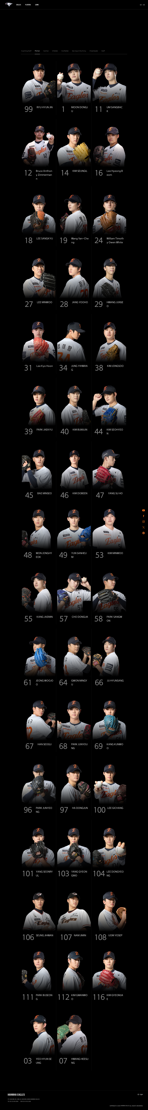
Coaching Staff (26, 51)
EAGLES (18, 5)
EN (144, 5)
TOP (141, 1094)
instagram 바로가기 (143, 521)
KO (141, 5)
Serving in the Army (79, 51)
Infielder (55, 51)
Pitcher (37, 51)
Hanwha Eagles (16, 1094)
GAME (37, 5)
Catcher (46, 51)
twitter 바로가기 (143, 527)
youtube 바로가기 (143, 510)
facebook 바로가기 (143, 516)
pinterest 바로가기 (143, 533)
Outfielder (65, 51)
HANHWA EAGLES (9, 4)
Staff (103, 51)
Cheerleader (94, 51)
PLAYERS (28, 5)
